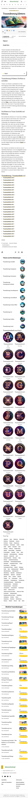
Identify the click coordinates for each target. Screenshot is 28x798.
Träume (5, 589)
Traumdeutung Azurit (8, 326)
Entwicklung (6, 544)
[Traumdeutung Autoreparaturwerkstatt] (22, 283)
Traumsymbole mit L (8, 204)
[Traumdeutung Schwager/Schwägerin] (23, 679)
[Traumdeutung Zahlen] (23, 655)
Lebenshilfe (6, 554)
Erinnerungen (12, 544)
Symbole (14, 576)
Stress (10, 576)
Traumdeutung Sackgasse (7, 635)
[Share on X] (7, 30)
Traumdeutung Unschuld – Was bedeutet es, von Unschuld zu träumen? (9, 742)
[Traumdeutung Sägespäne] (23, 705)
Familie (18, 544)
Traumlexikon (15, 584)
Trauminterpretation (7, 584)
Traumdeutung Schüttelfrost (8, 672)
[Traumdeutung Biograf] (23, 624)
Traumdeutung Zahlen (6, 653)
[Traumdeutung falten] (23, 723)
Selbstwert (13, 574)
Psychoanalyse (6, 565)
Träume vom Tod (11, 589)
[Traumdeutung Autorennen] (22, 276)
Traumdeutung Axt (7, 312)
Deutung (17, 541)
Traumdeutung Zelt (6, 698)
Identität (5, 550)
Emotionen (6, 543)
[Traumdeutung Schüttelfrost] (23, 673)
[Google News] (8, 776)
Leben (22, 552)
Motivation (15, 557)
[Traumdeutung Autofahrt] (22, 261)
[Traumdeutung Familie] (23, 751)
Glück (19, 546)
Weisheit (10, 600)
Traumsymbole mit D (8, 185)
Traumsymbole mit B (8, 180)
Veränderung (6, 598)
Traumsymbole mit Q (8, 216)
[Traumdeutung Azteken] (22, 319)
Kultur (18, 552)
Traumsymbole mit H (8, 194)
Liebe (17, 556)
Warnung (5, 600)
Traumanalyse (6, 580)
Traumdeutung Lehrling (7, 666)
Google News (6, 45)
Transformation (14, 578)
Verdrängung (6, 597)
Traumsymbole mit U (8, 226)
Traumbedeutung (14, 580)
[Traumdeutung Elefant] (23, 687)
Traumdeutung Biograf (6, 623)
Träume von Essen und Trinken (9, 591)
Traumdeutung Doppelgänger (8, 647)
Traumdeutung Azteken (8, 319)
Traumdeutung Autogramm (9, 269)
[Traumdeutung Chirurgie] (23, 618)
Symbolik (19, 576)
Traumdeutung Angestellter (8, 716)
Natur (20, 557)
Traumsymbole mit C (8, 182)
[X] (2, 776)
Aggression (6, 539)
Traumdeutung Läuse (6, 734)
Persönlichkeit (6, 561)
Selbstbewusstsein (14, 569)
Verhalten (12, 597)
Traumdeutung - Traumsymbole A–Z (13, 176)
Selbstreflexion (6, 574)
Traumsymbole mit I (8, 197)
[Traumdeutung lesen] (23, 711)
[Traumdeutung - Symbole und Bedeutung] (14, 1)
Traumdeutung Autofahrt (9, 262)
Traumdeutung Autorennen (9, 276)
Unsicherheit (6, 593)
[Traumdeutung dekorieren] (23, 693)
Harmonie (5, 548)
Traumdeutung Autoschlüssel (10, 298)
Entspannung (16, 543)
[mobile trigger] (2, 1)
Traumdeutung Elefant (6, 686)
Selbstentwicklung (7, 571)
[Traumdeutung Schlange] (23, 757)
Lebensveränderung (13, 554)
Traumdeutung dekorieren (7, 692)
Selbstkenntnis (19, 572)
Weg (7, 102)
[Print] (14, 30)
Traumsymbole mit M (8, 207)
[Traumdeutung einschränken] (23, 612)
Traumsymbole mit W (9, 231)
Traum (20, 578)
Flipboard (5, 41)
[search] (21, 1)
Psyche (20, 563)
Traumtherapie (21, 587)
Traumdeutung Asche (6, 641)
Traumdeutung (4, 8)
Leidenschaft (11, 556)
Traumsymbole (6, 587)
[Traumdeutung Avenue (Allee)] (22, 304)
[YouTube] (5, 776)
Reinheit (15, 567)
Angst (11, 539)
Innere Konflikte (11, 550)
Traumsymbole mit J (8, 199)
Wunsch (15, 600)
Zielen (21, 142)
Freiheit (22, 544)
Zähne (23, 600)
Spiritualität (18, 574)
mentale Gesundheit (7, 557)
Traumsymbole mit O (8, 212)
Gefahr (5, 546)
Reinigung (21, 567)
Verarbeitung (19, 595)
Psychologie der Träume (8, 567)
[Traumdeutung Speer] (23, 630)
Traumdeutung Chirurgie (7, 617)
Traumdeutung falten (6, 722)
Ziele (19, 600)
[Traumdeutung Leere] (23, 729)
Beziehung (6, 541)
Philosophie (6, 563)
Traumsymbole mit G (8, 192)
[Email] (9, 30)
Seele (9, 569)
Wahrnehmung (18, 598)
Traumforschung (18, 582)
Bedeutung (16, 539)
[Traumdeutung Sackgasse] (23, 636)
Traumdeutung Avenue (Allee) (10, 305)
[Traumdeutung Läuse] (23, 735)
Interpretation (18, 550)
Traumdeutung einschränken (8, 611)
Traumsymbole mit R (8, 219)
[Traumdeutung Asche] (23, 642)
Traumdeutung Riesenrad (8, 582)
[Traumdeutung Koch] (23, 661)
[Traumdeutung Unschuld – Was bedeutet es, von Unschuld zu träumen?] (23, 742)
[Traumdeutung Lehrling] (23, 667)
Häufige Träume (13, 243)
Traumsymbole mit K (12, 8)
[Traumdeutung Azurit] (22, 326)
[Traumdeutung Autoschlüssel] (22, 297)
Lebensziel (6, 556)
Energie (10, 543)
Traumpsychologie (7, 585)
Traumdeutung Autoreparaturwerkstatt (8, 283)
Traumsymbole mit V (8, 229)
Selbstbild (22, 569)
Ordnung (5, 559)
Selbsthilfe (12, 572)
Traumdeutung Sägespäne (7, 704)
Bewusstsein (21, 539)
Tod (9, 578)
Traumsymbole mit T (8, 224)
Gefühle (9, 546)
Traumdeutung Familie (6, 750)
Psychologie (13, 565)
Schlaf (5, 569)
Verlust (17, 597)
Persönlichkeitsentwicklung (16, 561)
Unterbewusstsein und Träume (9, 246)
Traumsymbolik (14, 587)
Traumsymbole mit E (8, 187)
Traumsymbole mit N (8, 209)
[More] (5, 33)
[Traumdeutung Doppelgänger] (23, 648)
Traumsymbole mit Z (8, 236)
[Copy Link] (12, 30)
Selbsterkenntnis (15, 571)
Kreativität (13, 552)
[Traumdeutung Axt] (22, 312)
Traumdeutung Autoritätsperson (10, 290)
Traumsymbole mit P (8, 214)
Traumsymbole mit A (8, 177)
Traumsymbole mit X (8, 233)
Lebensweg (21, 554)
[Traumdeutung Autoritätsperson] (22, 290)
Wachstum (12, 598)
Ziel (20, 137)
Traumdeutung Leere (6, 728)
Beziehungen (11, 541)
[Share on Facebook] (5, 30)
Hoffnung (11, 548)
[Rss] (10, 776)
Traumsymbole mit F (8, 190)
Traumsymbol (14, 585)
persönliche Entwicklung (13, 559)
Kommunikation (7, 552)
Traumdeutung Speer (6, 629)
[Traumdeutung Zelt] (23, 699)
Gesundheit (14, 546)
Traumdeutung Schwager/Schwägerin (6, 679)
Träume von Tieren (20, 591)
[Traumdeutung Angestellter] (23, 717)
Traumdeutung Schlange (7, 756)
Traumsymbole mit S (8, 221)
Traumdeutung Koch (6, 660)
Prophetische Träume (14, 563)
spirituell (5, 576)
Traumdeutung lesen (6, 710)
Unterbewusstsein (13, 593)
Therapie (5, 578)
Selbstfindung (6, 572)
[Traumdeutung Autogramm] (22, 268)
